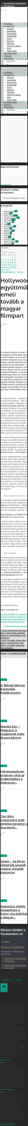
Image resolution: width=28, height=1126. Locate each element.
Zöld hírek (12, 51)
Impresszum (6, 947)
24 (2, 267)
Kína (9, 48)
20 (9, 265)
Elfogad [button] (17, 979)
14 (11, 262)
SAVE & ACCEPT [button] (8, 1124)
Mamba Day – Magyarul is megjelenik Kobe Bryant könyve (12, 732)
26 (6, 267)
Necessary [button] (5, 1060)
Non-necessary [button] (7, 1089)
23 (15, 265)
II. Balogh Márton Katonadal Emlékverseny (13, 688)
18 (4, 265)
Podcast (7, 56)
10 (1, 262)
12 (6, 262)
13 (8, 262)
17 (1, 265)
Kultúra (10, 28)
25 (4, 267)
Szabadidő (11, 36)
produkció (19, 616)
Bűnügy (10, 41)
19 (6, 265)
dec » (8, 269)
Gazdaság (11, 31)
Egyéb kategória (8, 272)
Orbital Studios (7, 616)
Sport (9, 38)
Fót (16, 614)
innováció (23, 614)
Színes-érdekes (14, 46)
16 (15, 262)
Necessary (7, 1062)
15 (13, 262)
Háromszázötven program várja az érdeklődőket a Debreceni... (12, 777)
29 (13, 267)
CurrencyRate (6, 184)
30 (15, 267)
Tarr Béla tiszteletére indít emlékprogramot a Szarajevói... (14, 821)
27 (8, 267)
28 (11, 267)
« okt (3, 269)
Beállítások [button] (7, 979)
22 (13, 265)
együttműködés (8, 614)
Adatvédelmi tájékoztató (15, 958)
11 (3, 262)
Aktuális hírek (10, 53)
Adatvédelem (18, 947)
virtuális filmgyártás (16, 621)
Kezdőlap (8, 23)
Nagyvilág (11, 33)
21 (10, 265)
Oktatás (10, 43)
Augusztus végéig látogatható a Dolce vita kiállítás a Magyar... (14, 911)
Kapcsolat (8, 58)
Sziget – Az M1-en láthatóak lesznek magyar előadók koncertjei (13, 866)
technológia (6, 619)
